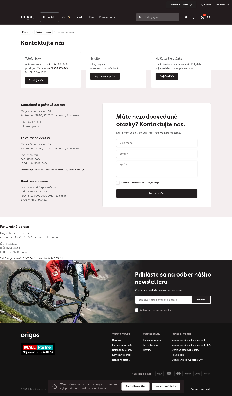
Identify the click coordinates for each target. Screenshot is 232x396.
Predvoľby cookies (135, 386)
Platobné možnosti (122, 345)
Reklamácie (178, 354)
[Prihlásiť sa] (186, 17)
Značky (80, 17)
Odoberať (201, 299)
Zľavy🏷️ (66, 17)
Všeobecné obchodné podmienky (189, 340)
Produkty (51, 17)
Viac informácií (101, 388)
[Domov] (30, 335)
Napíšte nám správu (104, 76)
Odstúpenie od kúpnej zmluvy (187, 359)
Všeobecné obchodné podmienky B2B (191, 345)
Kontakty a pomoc (121, 354)
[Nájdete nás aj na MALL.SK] (38, 349)
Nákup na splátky (121, 359)
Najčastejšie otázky (122, 349)
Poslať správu (157, 193)
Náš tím (147, 349)
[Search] (140, 17)
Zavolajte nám (36, 80)
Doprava (116, 340)
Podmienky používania (201, 389)
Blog (91, 17)
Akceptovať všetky (166, 386)
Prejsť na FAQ (167, 76)
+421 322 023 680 (31, 122)
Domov (25, 32)
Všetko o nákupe (43, 32)
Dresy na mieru (107, 17)
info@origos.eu (30, 126)
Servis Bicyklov (150, 345)
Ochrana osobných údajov (185, 349)
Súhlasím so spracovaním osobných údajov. (140, 183)
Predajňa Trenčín (179, 4)
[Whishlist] (194, 17)
